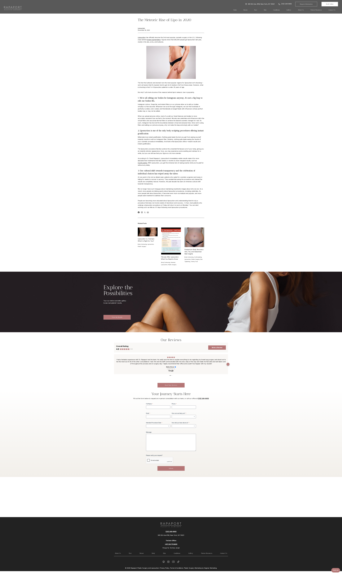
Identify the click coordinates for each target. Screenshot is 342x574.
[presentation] (148, 232)
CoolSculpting (142, 163)
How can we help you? (179, 413)
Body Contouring (142, 244)
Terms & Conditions (176, 568)
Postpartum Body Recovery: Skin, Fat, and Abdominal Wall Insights (194, 252)
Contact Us (331, 10)
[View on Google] (171, 371)
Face (130, 553)
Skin (164, 553)
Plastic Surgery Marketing (192, 568)
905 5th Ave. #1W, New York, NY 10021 (261, 4)
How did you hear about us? (180, 422)
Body (153, 553)
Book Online (330, 4)
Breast (142, 553)
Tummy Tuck (194, 261)
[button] (114, 364)
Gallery (190, 553)
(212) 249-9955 (286, 4)
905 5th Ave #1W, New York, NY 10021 (171, 535)
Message (148, 432)
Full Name (149, 404)
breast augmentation (154, 40)
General (173, 262)
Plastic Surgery (142, 246)
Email (148, 413)
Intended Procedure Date (154, 422)
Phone (174, 404)
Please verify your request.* (154, 455)
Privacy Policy (164, 568)
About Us (118, 553)
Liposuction (141, 28)
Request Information (306, 4)
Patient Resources (206, 553)
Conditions (177, 553)
